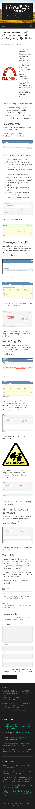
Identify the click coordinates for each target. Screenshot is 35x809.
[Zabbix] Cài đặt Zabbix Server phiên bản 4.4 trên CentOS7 (15, 745)
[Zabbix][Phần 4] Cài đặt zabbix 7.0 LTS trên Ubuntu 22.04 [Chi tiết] (16, 772)
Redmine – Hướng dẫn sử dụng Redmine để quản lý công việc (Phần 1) (16, 596)
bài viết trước (25, 49)
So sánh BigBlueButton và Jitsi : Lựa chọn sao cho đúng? (16, 605)
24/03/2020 (6, 44)
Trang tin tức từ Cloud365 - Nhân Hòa (17, 8)
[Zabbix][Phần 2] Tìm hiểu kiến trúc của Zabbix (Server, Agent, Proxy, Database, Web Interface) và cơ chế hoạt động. (17, 779)
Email (4, 652)
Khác (7, 588)
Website (5, 661)
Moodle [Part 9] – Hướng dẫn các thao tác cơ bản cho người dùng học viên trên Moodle (16, 726)
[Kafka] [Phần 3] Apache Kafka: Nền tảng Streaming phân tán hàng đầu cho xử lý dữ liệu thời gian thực (17, 793)
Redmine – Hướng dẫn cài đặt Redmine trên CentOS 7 (15, 739)
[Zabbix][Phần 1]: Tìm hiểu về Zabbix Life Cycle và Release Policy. (17, 786)
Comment (6, 624)
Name (5, 644)
